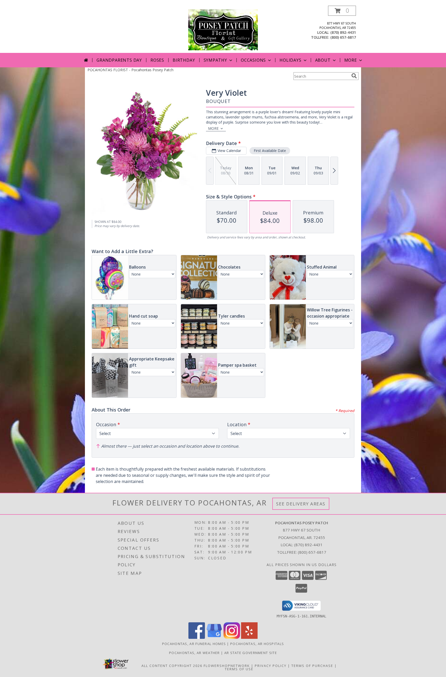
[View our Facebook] (196, 637)
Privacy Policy (270, 665)
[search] (354, 76)
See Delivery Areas (300, 504)
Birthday (184, 60)
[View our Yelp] (249, 637)
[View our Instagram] (232, 637)
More (350, 60)
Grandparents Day (119, 60)
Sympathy (215, 60)
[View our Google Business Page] (214, 637)
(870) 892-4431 (343, 32)
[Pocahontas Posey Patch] (223, 29)
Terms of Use (239, 669)
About (323, 60)
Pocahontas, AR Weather (194, 652)
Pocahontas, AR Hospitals (257, 643)
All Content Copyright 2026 (171, 665)
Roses (157, 60)
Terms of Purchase (312, 665)
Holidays (290, 60)
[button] (342, 11)
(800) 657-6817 (343, 37)
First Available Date (270, 150)
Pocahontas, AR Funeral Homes (194, 643)
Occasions (253, 60)
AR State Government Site (250, 652)
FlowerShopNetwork (227, 665)
